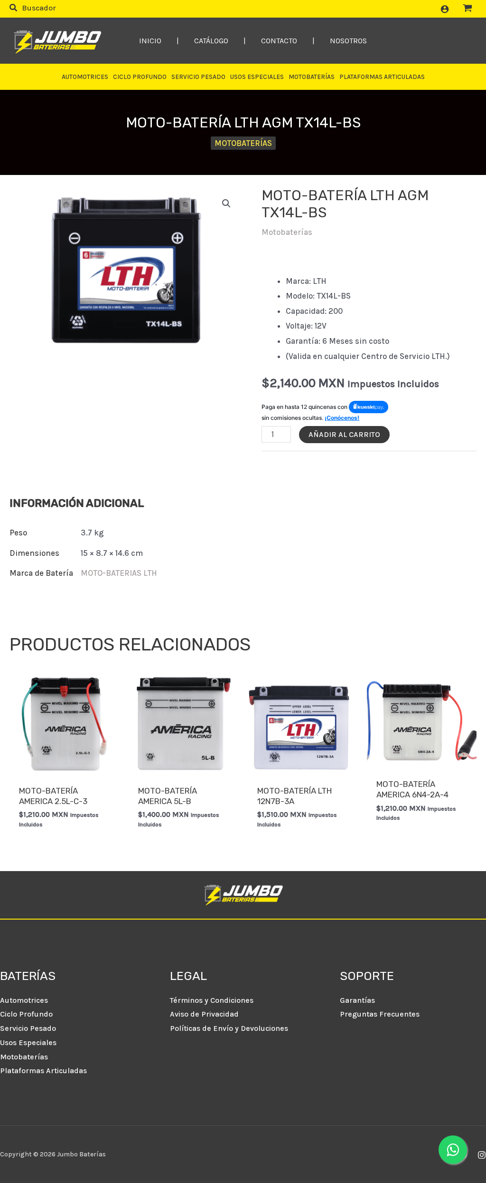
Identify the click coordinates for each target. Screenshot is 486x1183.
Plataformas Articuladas (43, 1070)
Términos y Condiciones (211, 1000)
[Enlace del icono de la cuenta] (444, 9)
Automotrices (24, 1000)
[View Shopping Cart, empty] (467, 9)
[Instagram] (481, 1155)
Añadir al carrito (344, 434)
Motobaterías (243, 143)
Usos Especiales (28, 1042)
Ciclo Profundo (26, 1013)
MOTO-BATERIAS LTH (119, 573)
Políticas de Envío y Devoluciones (229, 1028)
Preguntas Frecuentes (380, 1013)
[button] (32, 9)
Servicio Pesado (28, 1028)
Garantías (357, 1000)
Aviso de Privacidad (204, 1013)
